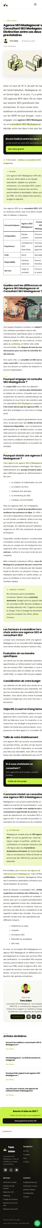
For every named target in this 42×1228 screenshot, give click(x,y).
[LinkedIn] (28, 1017)
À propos (26, 1154)
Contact (26, 1162)
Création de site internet (8, 1187)
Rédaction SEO (8, 1192)
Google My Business (10, 1199)
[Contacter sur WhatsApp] (37, 1223)
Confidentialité (28, 1193)
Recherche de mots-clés (10, 1204)
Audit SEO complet (9, 1182)
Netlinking (6, 1196)
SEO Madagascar (25, 403)
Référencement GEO (10, 1209)
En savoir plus (17, 1017)
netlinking (15, 344)
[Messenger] (39, 1017)
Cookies (26, 1197)
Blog (24, 1158)
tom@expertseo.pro (30, 1182)
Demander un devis (30, 1186)
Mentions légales (29, 1189)
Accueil (26, 1151)
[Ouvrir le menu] (36, 4)
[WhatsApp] (34, 1017)
